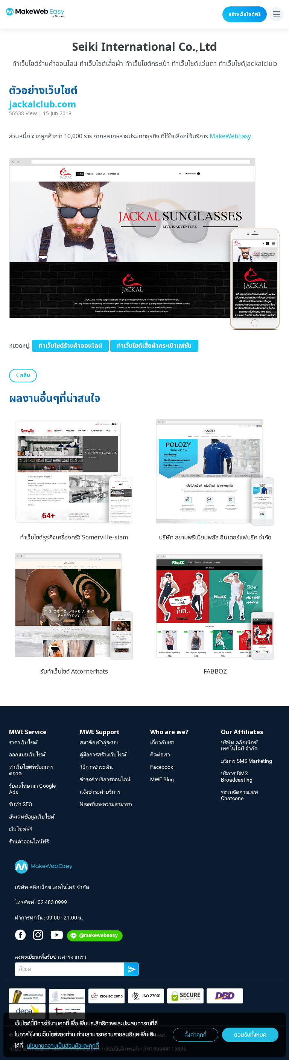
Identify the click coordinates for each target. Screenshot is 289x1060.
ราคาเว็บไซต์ (23, 742)
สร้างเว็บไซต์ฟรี (244, 14)
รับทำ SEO (20, 804)
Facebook (161, 767)
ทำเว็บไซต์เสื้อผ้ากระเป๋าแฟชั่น (154, 345)
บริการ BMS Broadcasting (236, 776)
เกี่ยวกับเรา (162, 742)
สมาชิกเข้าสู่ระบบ (99, 742)
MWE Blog (162, 779)
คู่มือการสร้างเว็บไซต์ (103, 754)
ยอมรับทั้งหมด (250, 1035)
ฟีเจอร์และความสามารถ (106, 804)
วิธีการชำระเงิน (96, 767)
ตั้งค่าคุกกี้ (195, 1035)
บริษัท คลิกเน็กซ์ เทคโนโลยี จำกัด (239, 745)
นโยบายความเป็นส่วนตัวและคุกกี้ (63, 1046)
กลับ (24, 375)
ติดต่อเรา (160, 754)
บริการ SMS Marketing (246, 761)
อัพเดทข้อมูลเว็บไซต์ (31, 817)
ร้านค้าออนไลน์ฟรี (29, 842)
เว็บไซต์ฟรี (20, 829)
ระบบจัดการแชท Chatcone (239, 795)
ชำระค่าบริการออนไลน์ (105, 779)
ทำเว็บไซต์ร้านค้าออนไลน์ (70, 345)
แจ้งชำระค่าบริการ (100, 792)
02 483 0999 (52, 902)
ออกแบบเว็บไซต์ (27, 754)
